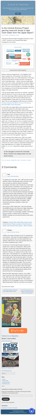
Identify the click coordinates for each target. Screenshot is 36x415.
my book (10, 146)
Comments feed (6, 382)
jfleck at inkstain (18, 4)
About (3, 386)
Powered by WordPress (15, 412)
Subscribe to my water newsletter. (10, 408)
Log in (3, 379)
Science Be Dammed (7, 341)
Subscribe (5, 399)
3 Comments (23, 160)
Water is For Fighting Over (8, 367)
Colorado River (13, 160)
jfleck (7, 35)
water (18, 160)
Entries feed (5, 380)
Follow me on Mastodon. (10, 336)
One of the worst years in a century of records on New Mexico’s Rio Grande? (27, 291)
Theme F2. (24, 412)
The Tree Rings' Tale (6, 370)
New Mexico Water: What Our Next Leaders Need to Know (10, 290)
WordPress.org (5, 383)
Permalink (29, 160)
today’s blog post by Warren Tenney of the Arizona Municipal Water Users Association (16, 103)
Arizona (8, 160)
